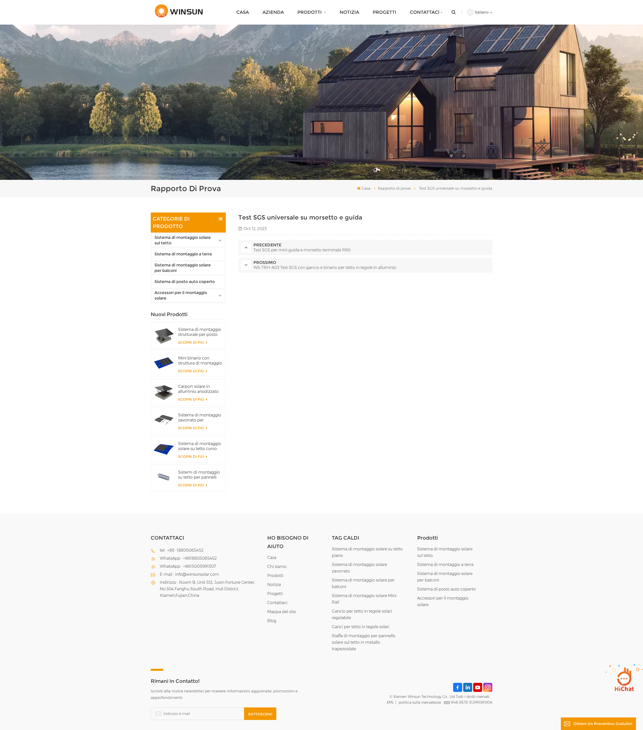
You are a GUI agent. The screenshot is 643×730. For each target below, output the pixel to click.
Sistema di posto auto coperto (184, 281)
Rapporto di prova (394, 188)
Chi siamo (277, 566)
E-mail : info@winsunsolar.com (189, 574)
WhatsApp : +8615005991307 (188, 566)
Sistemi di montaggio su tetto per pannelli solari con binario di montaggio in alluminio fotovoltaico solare (199, 475)
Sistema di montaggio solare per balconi (182, 268)
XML (390, 702)
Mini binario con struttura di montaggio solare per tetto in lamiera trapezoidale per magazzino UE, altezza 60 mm (200, 361)
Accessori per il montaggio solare (180, 295)
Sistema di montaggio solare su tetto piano (367, 552)
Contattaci (425, 12)
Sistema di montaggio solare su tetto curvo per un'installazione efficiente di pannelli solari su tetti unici (199, 446)
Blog (271, 620)
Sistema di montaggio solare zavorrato (359, 567)
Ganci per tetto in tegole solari (360, 626)
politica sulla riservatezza (420, 702)
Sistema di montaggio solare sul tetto (182, 240)
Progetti (384, 12)
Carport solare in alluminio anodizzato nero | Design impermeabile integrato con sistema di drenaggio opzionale (200, 389)
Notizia (349, 12)
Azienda (273, 12)
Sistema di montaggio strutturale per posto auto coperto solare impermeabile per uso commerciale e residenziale (199, 332)
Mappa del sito (281, 611)
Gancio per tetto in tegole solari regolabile (362, 614)
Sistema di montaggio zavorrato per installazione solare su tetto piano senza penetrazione (199, 418)
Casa (242, 12)
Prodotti (310, 12)
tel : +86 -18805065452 (181, 550)
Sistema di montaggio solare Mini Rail (364, 599)
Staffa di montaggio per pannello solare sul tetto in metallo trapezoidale (363, 642)
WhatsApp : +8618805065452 (188, 558)
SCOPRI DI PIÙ (191, 342)
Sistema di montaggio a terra (183, 254)
